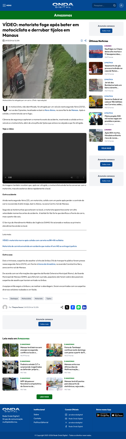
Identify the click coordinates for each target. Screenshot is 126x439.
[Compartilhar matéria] (85, 40)
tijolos (48, 298)
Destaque (14, 298)
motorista (38, 298)
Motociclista (26, 298)
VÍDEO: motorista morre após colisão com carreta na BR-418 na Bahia (32, 240)
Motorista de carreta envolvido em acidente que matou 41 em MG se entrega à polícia (39, 246)
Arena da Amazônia (46, 264)
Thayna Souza (17, 307)
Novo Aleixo (50, 110)
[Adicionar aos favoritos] (82, 40)
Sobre (36, 414)
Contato (37, 418)
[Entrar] (121, 5)
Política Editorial (41, 422)
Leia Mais (44, 397)
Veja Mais (106, 148)
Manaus (74, 110)
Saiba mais (44, 324)
